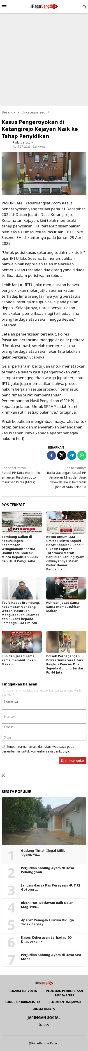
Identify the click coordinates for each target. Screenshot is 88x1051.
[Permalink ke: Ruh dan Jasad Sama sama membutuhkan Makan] (66, 588)
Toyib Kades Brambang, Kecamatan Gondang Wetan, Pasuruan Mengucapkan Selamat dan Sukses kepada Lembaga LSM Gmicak (21, 612)
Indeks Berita (43, 1009)
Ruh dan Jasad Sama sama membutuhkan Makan (63, 606)
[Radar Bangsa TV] (44, 6)
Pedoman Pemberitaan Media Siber (64, 993)
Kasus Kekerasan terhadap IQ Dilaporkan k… (46, 939)
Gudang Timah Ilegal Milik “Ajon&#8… (43, 852)
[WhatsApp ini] (81, 455)
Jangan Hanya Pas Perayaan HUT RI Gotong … (50, 887)
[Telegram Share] (71, 455)
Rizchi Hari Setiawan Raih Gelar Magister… (47, 905)
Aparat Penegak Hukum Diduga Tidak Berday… (47, 922)
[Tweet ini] (61, 455)
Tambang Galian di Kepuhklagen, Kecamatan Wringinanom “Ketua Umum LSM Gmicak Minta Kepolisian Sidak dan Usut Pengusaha (20, 549)
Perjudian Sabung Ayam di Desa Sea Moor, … (51, 957)
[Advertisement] (44, 59)
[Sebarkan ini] (51, 455)
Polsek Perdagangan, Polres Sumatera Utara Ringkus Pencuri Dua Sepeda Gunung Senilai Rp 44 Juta (64, 664)
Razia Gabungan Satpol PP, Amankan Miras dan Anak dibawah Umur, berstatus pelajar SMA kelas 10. (66, 477)
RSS (46, 1025)
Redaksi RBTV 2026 (23, 991)
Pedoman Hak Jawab (65, 1002)
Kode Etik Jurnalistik (22, 1002)
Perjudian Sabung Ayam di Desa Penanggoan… (47, 870)
